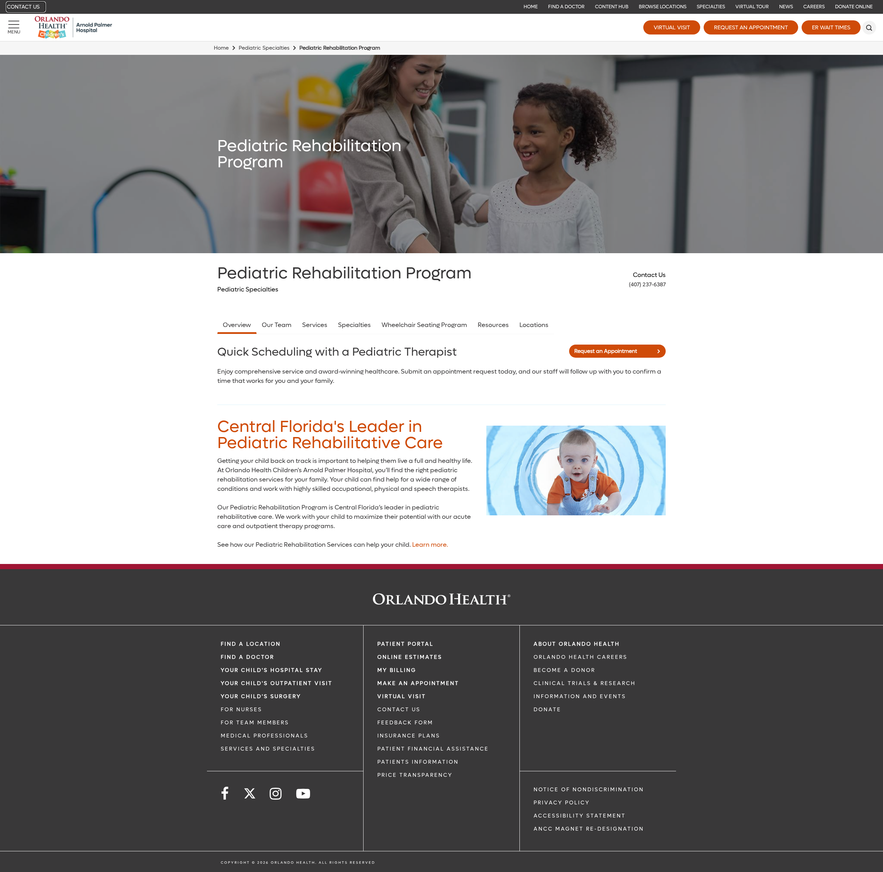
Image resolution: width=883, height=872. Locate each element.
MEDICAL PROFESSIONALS (264, 735)
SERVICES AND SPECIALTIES (268, 748)
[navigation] (441, 7)
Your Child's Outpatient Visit (277, 683)
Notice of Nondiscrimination (589, 789)
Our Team (276, 325)
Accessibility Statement (580, 815)
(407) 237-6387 (647, 284)
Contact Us (23, 6)
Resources (493, 325)
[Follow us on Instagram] (276, 794)
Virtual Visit (672, 27)
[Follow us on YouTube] (303, 794)
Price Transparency (415, 775)
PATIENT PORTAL (405, 644)
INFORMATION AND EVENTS (580, 696)
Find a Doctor (247, 657)
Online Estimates (409, 657)
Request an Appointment (751, 27)
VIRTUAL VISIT (401, 696)
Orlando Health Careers (580, 657)
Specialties (354, 325)
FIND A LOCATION (251, 644)
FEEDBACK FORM (405, 722)
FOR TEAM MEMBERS (255, 722)
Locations (533, 325)
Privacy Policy (562, 802)
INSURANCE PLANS (408, 735)
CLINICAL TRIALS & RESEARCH (585, 683)
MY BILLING (396, 670)
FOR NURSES (241, 709)
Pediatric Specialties (264, 47)
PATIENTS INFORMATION (418, 762)
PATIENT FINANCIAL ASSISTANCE (433, 748)
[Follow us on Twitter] (250, 791)
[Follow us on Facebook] (225, 794)
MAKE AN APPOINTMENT (418, 683)
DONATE (547, 709)
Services (314, 325)
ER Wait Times (831, 27)
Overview (237, 325)
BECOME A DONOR (564, 670)
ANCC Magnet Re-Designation (589, 828)
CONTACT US (398, 709)
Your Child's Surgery (261, 696)
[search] (869, 27)
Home (221, 47)
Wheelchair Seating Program (424, 325)
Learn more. (430, 545)
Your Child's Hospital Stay (272, 670)
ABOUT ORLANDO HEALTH (577, 644)
